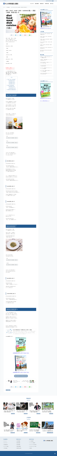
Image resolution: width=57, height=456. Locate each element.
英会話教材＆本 (6, 444)
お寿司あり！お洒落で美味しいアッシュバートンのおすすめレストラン (46, 60)
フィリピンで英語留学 (32, 442)
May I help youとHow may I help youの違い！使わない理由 (46, 50)
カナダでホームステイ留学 (33, 446)
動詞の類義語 (18, 442)
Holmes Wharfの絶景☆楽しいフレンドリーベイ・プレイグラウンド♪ (46, 73)
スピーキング (5, 442)
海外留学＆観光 (47, 3)
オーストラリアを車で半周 (33, 444)
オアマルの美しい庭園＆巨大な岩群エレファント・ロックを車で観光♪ (46, 71)
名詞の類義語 (8, 7)
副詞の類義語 (18, 444)
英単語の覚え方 (42, 3)
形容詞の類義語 (19, 446)
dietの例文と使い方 (12, 80)
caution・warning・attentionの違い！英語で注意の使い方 (46, 45)
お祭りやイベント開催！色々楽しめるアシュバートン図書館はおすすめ (46, 57)
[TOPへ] (55, 453)
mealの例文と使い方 (12, 83)
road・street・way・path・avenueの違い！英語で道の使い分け (46, 48)
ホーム (4, 7)
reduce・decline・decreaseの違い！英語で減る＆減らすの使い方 (46, 39)
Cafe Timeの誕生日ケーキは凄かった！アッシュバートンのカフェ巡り (46, 62)
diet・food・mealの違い (12, 79)
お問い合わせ (51, 3)
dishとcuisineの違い (11, 85)
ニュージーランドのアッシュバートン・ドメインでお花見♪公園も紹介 (46, 65)
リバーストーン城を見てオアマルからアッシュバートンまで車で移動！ (46, 68)
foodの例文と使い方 (12, 82)
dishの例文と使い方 (12, 86)
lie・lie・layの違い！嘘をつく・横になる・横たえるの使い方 (46, 42)
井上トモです (32, 3)
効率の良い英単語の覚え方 (12, 89)
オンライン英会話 (6, 446)
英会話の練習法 (37, 3)
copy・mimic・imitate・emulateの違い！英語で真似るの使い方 (46, 34)
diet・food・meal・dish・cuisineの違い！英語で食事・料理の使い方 (19, 7)
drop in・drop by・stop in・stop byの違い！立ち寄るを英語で (46, 37)
